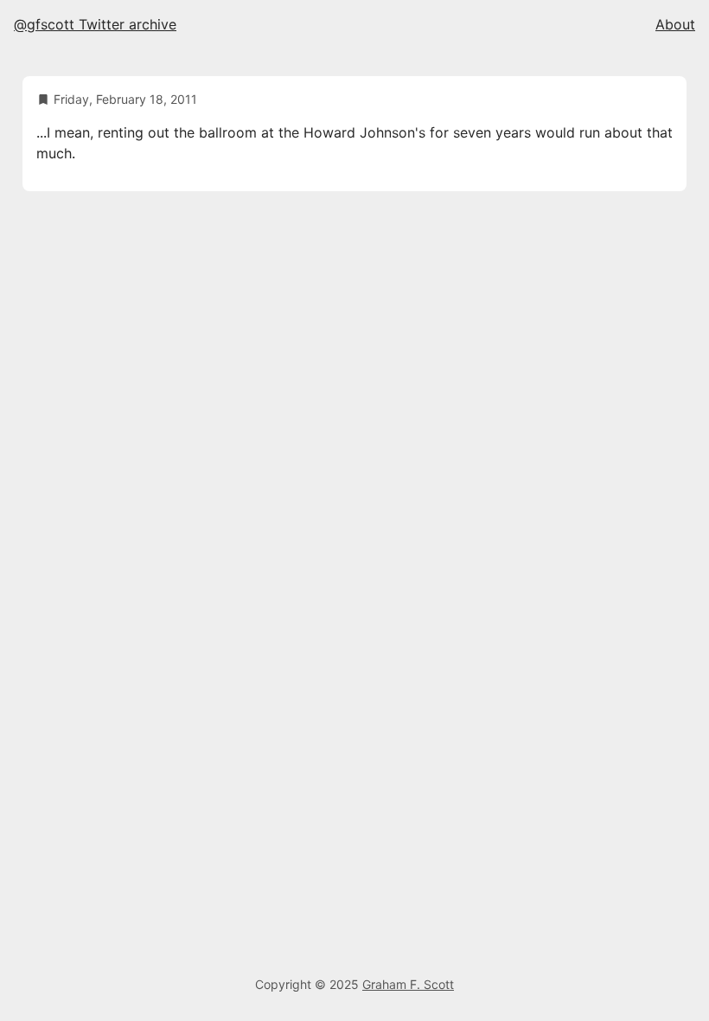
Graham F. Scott (408, 984)
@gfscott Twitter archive (95, 24)
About (675, 24)
